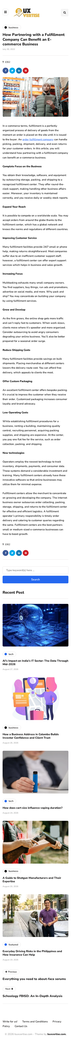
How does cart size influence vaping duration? (32, 808)
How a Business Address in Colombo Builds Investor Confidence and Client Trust (31, 736)
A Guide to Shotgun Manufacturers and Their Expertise (32, 879)
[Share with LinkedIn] (19, 71)
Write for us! (10, 1021)
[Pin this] (26, 71)
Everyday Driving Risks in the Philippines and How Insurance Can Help (32, 953)
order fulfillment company (37, 139)
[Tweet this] (12, 71)
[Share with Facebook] (5, 71)
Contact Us (21, 1026)
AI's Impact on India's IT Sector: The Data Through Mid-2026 (35, 662)
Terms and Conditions (35, 1021)
